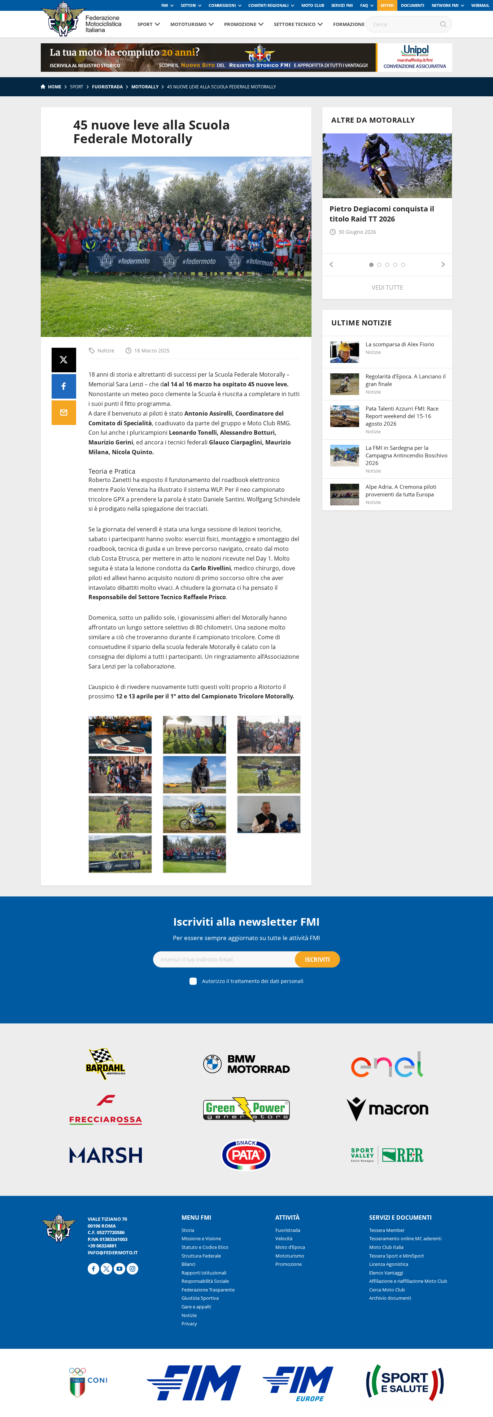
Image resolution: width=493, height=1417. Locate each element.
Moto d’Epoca (290, 1247)
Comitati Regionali (268, 5)
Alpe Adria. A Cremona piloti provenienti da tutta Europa (401, 490)
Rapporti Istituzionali (204, 1272)
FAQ (364, 5)
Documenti (412, 5)
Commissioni (222, 5)
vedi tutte (387, 287)
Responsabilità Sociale (205, 1281)
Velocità (283, 1238)
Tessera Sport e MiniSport (396, 1256)
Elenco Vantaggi (386, 1272)
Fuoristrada (107, 87)
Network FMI (445, 5)
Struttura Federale (201, 1256)
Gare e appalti (196, 1306)
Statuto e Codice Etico (205, 1247)
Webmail (480, 5)
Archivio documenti (390, 1298)
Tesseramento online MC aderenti (405, 1238)
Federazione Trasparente (208, 1289)
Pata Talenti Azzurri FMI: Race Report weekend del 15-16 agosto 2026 (402, 416)
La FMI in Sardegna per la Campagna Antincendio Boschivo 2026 (407, 455)
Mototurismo (188, 24)
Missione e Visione (201, 1238)
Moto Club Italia (386, 1247)
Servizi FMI (342, 5)
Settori (188, 5)
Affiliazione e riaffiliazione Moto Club (408, 1281)
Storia (188, 1230)
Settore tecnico (294, 24)
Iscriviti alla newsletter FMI (246, 921)
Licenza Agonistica (388, 1264)
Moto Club (312, 5)
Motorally (144, 87)
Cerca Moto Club (387, 1289)
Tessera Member (387, 1230)
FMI (164, 5)
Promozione (240, 24)
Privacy (189, 1323)
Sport (145, 24)
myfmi (387, 5)
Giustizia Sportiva (200, 1298)
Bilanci (188, 1264)
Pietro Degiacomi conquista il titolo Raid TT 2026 (382, 214)
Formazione (349, 24)
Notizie (105, 350)
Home (54, 87)
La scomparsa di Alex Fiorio (400, 344)
